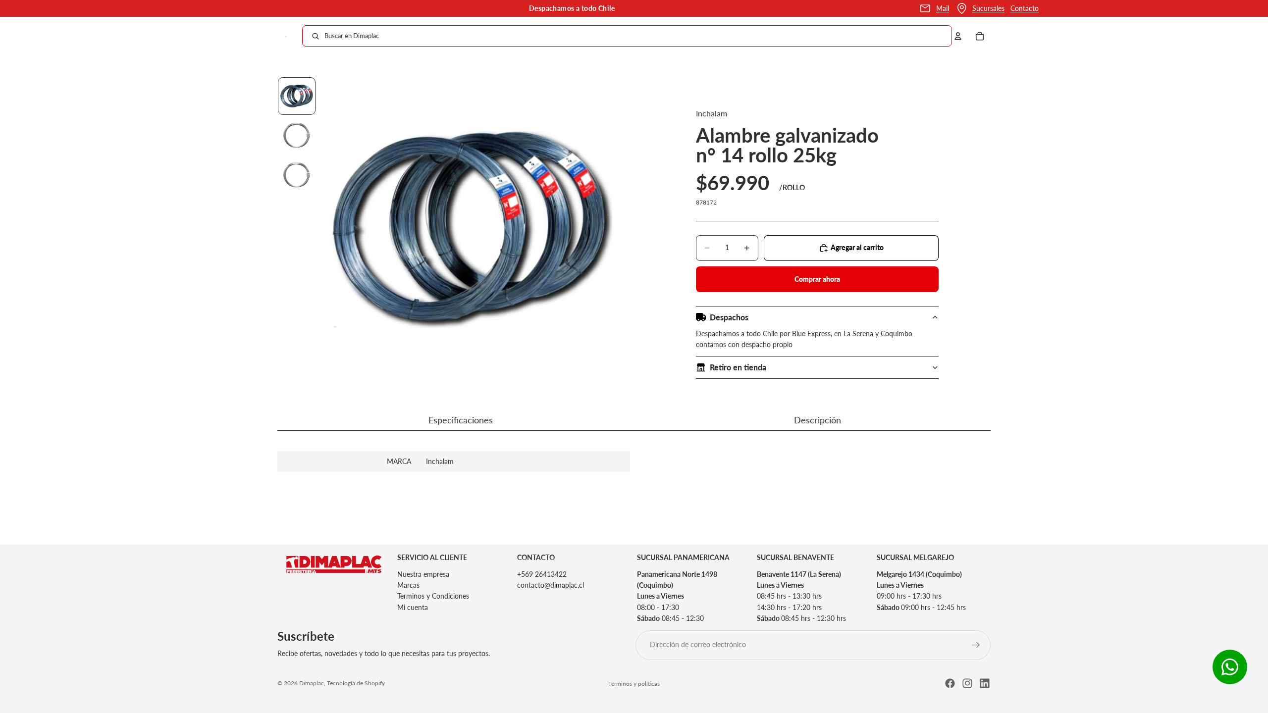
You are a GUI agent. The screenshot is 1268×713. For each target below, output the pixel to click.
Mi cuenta (412, 607)
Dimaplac (311, 683)
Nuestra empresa (423, 574)
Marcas (408, 585)
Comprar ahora (817, 279)
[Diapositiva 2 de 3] (297, 135)
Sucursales (988, 8)
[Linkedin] (985, 683)
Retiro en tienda (738, 367)
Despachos (729, 317)
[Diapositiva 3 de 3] (297, 175)
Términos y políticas (634, 683)
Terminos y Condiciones (433, 596)
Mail (942, 8)
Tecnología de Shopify (356, 683)
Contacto (1024, 8)
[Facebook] (950, 683)
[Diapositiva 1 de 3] (297, 96)
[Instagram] (967, 683)
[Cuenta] (958, 36)
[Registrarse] (975, 645)
